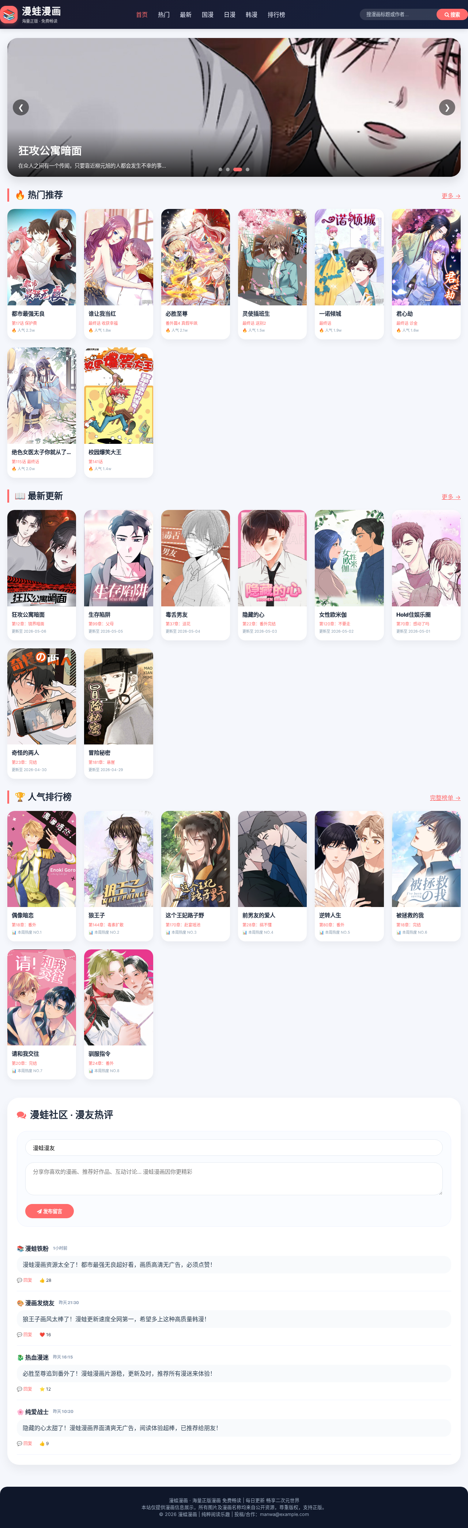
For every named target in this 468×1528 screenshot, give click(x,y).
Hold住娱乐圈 (413, 614)
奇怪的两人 (25, 752)
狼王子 (96, 915)
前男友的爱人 (258, 915)
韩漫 (251, 14)
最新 (186, 14)
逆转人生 (330, 915)
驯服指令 (99, 1053)
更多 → (451, 195)
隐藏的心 (253, 614)
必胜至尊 (177, 313)
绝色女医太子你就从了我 (42, 452)
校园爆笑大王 (104, 452)
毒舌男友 (177, 614)
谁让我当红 (102, 313)
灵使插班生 (256, 313)
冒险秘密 (99, 752)
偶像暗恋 (23, 915)
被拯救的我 (410, 915)
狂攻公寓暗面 (28, 614)
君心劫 (404, 313)
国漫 (208, 14)
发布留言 (52, 1211)
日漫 (229, 14)
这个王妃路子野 (185, 915)
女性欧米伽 (333, 614)
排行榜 (276, 14)
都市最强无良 (28, 313)
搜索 (454, 15)
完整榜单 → (445, 797)
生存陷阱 (99, 614)
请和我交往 (25, 1053)
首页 (142, 14)
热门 (164, 14)
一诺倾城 (330, 313)
